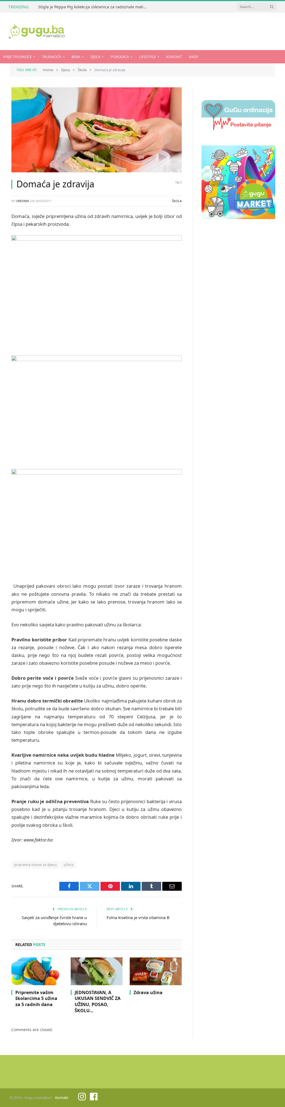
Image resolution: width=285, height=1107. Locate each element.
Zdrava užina (148, 993)
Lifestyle (147, 56)
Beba (76, 56)
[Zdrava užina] (156, 971)
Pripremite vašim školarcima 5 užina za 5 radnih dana (36, 999)
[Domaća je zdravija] (96, 129)
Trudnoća (51, 56)
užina (68, 864)
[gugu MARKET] (238, 217)
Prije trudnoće (17, 56)
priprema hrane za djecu (35, 864)
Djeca (95, 56)
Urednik (22, 201)
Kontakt (174, 56)
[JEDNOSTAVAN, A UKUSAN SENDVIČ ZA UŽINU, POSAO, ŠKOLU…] (97, 971)
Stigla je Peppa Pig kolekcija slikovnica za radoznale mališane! (93, 6)
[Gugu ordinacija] (238, 130)
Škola (177, 201)
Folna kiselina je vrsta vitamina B (138, 917)
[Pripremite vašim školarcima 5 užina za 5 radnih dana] (37, 971)
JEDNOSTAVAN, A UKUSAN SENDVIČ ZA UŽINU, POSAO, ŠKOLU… (98, 1002)
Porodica (120, 56)
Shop (193, 56)
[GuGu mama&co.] (36, 31)
